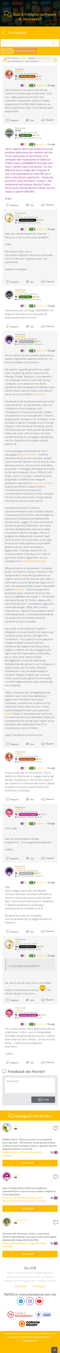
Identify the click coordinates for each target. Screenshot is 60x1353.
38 (55, 1127)
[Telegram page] (21, 1301)
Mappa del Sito (30, 1341)
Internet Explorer (43, 483)
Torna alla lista (17, 32)
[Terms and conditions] (20, 1314)
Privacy (52, 1333)
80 (56, 1176)
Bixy (16, 1126)
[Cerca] (54, 43)
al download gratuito (34, 561)
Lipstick (19, 809)
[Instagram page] (30, 1301)
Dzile (16, 1174)
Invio (46, 1099)
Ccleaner (19, 589)
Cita (32, 120)
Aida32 (9, 713)
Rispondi (50, 120)
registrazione (43, 58)
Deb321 (19, 71)
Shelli (18, 130)
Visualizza (28, 1163)
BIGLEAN (19, 292)
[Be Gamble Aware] (43, 1314)
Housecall (39, 394)
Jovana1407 (20, 1220)
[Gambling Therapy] (29, 1322)
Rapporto (14, 120)
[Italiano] (32, 85)
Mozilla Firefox (28, 454)
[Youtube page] (39, 1301)
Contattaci (39, 1286)
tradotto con (42, 85)
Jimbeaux (20, 336)
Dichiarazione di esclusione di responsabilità (26, 1333)
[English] (23, 85)
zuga (17, 215)
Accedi (23, 58)
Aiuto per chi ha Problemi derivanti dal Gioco (30, 1337)
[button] (54, 1152)
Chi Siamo (21, 1286)
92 (55, 1221)
